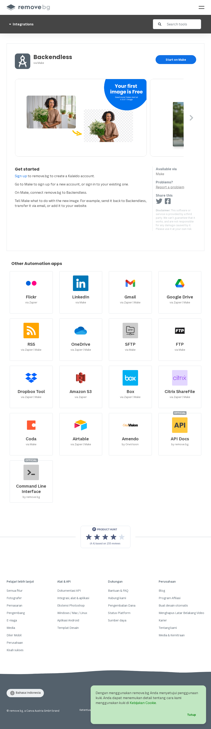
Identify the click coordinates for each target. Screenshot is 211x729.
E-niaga (12, 620)
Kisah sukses (15, 650)
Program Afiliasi (170, 598)
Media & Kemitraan (172, 635)
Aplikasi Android (68, 620)
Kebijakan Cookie (143, 703)
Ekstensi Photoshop (71, 605)
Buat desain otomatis (173, 605)
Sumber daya (117, 620)
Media (11, 628)
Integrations (23, 24)
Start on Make (176, 60)
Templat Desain (68, 628)
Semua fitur (15, 590)
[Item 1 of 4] (99, 118)
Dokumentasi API (69, 590)
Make (41, 63)
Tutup (191, 715)
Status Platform (119, 613)
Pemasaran (14, 605)
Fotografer (14, 598)
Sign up (21, 176)
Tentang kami (168, 628)
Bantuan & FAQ (118, 590)
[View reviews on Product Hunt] (105, 537)
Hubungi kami (117, 598)
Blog (162, 590)
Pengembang (16, 613)
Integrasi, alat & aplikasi (73, 598)
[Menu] (201, 7)
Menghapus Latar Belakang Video (181, 613)
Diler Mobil (14, 635)
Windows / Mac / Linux (72, 613)
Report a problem (170, 187)
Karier (163, 620)
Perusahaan (15, 643)
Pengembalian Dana (121, 605)
